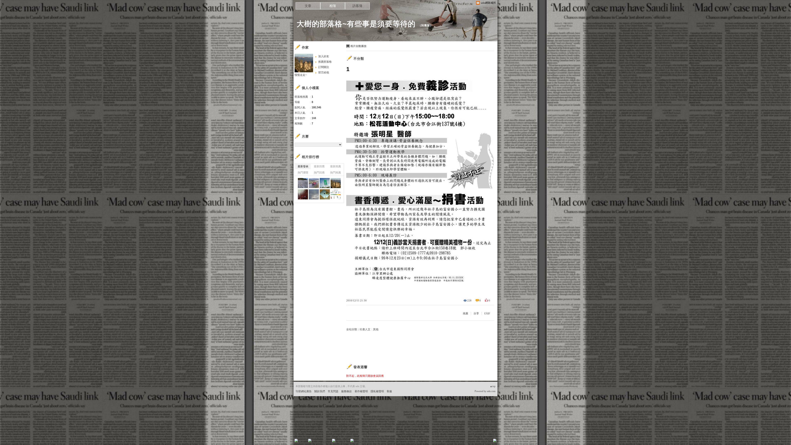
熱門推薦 (335, 172)
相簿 (332, 6)
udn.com (491, 391)
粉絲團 (303, 441)
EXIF (487, 313)
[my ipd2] (325, 194)
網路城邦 (486, 441)
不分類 (358, 58)
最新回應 (319, 166)
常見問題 (333, 391)
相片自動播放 (358, 46)
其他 (375, 329)
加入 (476, 441)
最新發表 (303, 166)
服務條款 (346, 391)
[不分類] (303, 183)
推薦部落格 (325, 61)
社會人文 (365, 329)
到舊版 (425, 25)
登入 (469, 441)
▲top (492, 386)
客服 (389, 391)
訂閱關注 (323, 67)
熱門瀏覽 (303, 172)
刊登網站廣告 (304, 391)
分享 (476, 313)
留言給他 (323, 72)
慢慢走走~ (301, 74)
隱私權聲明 (377, 391)
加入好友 (323, 56)
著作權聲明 (361, 391)
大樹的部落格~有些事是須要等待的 (356, 24)
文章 (308, 6)
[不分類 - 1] (336, 194)
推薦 (465, 313)
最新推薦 (335, 166)
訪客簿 (357, 6)
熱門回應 (319, 172)
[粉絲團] (296, 440)
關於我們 (319, 391)
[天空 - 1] (314, 194)
